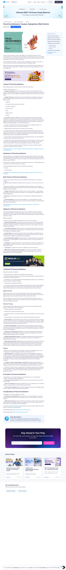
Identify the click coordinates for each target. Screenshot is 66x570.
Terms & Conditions (42, 567)
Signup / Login (59, 2)
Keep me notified (16, 26)
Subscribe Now (49, 443)
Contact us (43, 2)
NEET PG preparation (15, 405)
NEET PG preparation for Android (22, 409)
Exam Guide (32, 9)
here (58, 567)
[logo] (6, 2)
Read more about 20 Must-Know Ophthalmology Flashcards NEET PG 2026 (28, 477)
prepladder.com (16, 567)
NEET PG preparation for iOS (21, 412)
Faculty (34, 2)
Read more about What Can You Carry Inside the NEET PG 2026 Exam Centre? (9, 477)
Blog (39, 2)
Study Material (22, 9)
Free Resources (42, 9)
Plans (51, 2)
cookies (30, 567)
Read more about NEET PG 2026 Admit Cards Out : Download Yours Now (47, 477)
